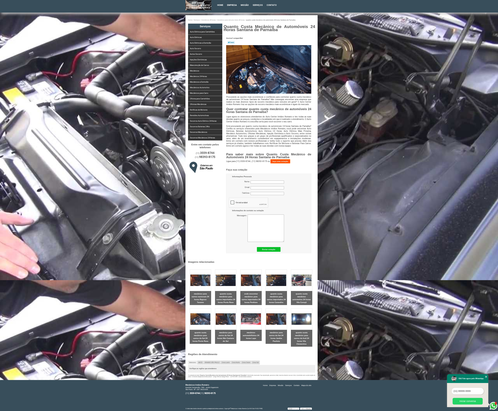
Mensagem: (253, 228)
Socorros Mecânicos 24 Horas (202, 138)
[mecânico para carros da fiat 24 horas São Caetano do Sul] (225, 319)
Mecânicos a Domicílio (199, 82)
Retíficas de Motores (199, 110)
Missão (245, 5)
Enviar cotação (268, 249)
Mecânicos (194, 71)
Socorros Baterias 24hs (200, 127)
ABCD (200, 362)
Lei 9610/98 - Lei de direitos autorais (241, 376)
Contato (272, 5)
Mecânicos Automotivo (199, 88)
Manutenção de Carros (199, 65)
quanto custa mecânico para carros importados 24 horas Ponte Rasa (225, 298)
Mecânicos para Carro (199, 93)
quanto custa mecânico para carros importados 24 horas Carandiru (276, 298)
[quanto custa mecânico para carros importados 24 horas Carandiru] (276, 280)
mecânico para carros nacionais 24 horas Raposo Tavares (200, 298)
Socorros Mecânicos (198, 132)
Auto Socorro (195, 48)
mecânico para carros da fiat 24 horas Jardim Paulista (276, 336)
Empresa (232, 5)
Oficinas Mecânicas (198, 104)
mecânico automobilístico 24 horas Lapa (251, 335)
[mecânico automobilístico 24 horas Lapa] (251, 319)
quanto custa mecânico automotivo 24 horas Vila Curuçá (301, 298)
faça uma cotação (280, 161)
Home (220, 5)
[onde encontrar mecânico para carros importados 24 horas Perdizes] (251, 280)
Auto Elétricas (196, 37)
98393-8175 (207, 157)
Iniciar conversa (467, 401)
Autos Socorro (196, 54)
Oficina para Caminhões (200, 99)
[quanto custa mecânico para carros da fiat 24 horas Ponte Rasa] (200, 319)
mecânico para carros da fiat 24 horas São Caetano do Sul (225, 336)
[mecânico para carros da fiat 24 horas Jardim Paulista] (276, 319)
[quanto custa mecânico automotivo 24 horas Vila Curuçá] (301, 280)
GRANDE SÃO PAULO (212, 362)
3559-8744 (207, 153)
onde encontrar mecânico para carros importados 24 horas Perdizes (251, 298)
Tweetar (231, 42)
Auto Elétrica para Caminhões (202, 32)
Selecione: (192, 362)
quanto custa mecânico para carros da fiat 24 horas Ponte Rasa (200, 336)
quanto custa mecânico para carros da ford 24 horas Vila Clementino (301, 338)
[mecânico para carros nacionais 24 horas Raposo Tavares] (200, 280)
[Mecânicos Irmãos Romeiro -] (200, 5)
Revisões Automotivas (199, 115)
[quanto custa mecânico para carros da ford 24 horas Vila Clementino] (301, 319)
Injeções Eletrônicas (198, 60)
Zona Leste (226, 362)
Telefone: (246, 193)
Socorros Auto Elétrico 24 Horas (203, 121)
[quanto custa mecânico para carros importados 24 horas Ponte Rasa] (225, 280)
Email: (248, 187)
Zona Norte (236, 362)
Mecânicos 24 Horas (198, 76)
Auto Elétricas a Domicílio (200, 43)
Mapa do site (306, 385)
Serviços (258, 5)
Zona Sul (255, 362)
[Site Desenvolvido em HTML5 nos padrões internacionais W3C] (293, 409)
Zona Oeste (246, 362)
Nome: (247, 182)
